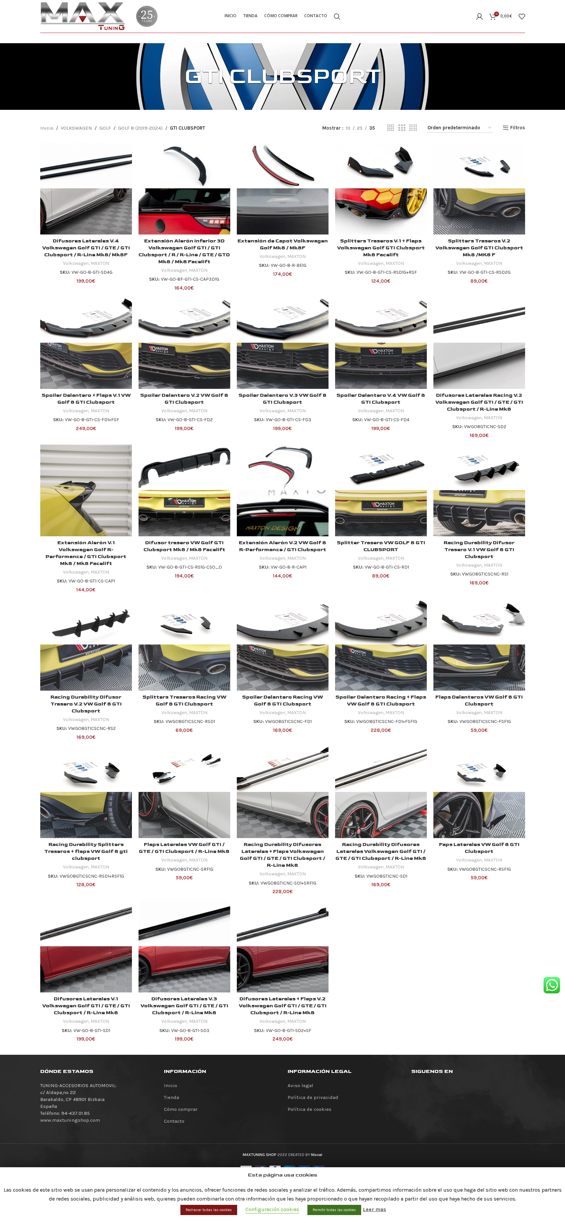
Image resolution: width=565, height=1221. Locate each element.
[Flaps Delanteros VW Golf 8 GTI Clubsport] (479, 645)
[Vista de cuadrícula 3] (401, 128)
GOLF (105, 128)
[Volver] (176, 76)
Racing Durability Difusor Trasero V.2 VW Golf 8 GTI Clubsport (86, 704)
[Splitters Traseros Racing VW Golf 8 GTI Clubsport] (184, 645)
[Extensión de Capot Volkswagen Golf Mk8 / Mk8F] (283, 189)
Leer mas (374, 1209)
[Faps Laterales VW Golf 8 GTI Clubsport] (479, 792)
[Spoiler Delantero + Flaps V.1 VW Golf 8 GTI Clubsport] (86, 343)
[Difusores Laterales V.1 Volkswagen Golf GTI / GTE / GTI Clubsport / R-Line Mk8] (86, 946)
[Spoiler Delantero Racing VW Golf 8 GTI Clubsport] (283, 645)
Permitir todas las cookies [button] (334, 1210)
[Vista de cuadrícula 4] (413, 128)
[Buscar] (337, 16)
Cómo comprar (181, 1109)
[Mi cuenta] (479, 16)
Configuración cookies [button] (272, 1209)
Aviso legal (300, 1085)
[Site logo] (83, 16)
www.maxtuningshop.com (70, 1120)
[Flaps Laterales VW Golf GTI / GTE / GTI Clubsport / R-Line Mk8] (184, 792)
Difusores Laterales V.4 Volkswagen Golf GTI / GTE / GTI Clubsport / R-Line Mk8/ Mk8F (86, 248)
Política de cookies (309, 1109)
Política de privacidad (313, 1097)
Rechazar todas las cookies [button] (209, 1210)
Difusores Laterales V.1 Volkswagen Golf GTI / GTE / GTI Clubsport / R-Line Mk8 (86, 1006)
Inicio (46, 128)
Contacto (174, 1121)
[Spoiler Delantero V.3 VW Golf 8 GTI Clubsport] (283, 343)
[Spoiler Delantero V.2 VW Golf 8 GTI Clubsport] (184, 343)
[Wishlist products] (521, 16)
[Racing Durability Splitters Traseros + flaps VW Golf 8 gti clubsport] (86, 792)
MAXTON (100, 263)
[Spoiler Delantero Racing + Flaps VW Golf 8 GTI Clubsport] (381, 645)
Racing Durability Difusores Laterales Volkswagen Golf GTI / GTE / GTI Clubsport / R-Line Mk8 (380, 851)
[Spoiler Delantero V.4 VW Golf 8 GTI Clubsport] (381, 343)
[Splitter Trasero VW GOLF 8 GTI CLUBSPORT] (381, 490)
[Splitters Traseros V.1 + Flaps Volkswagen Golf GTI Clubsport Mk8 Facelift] (381, 189)
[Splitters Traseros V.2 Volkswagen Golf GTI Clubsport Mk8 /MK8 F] (479, 189)
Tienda (171, 1097)
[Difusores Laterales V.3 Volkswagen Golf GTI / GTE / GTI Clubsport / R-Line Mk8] (184, 946)
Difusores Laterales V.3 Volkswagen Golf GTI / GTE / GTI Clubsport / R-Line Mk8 (184, 1006)
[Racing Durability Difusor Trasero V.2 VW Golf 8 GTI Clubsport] (86, 645)
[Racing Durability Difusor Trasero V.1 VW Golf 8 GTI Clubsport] (479, 490)
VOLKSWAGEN (76, 128)
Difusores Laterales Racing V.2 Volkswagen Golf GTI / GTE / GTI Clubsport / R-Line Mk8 (479, 402)
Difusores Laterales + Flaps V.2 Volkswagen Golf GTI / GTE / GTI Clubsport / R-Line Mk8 (283, 1006)
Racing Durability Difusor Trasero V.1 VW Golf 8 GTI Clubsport (479, 550)
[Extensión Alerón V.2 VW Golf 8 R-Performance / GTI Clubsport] (283, 490)
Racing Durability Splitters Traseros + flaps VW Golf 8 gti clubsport (86, 851)
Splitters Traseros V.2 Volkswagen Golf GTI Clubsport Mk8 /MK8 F (479, 248)
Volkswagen (76, 263)
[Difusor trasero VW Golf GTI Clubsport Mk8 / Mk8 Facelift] (184, 490)
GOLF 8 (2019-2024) (140, 128)
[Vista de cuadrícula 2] (390, 128)
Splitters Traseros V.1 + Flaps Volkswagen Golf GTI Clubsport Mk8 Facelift (381, 248)
